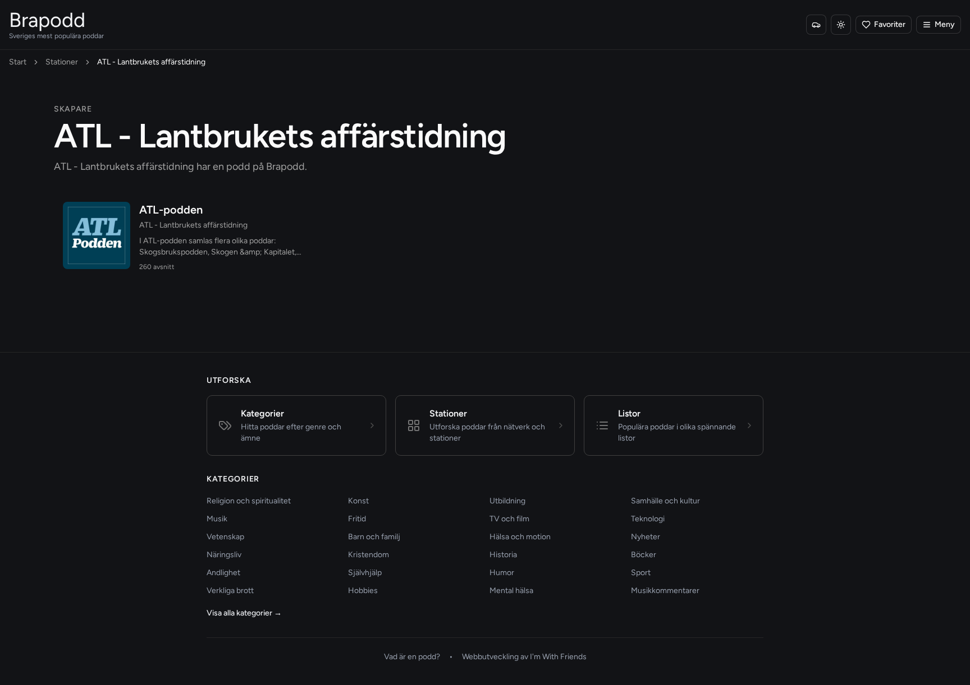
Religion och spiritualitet (249, 501)
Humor (501, 572)
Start (17, 62)
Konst (358, 501)
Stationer (61, 62)
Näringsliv (224, 554)
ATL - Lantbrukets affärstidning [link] (151, 62)
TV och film (509, 519)
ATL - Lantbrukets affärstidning (193, 225)
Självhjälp (365, 572)
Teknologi (648, 519)
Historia (503, 554)
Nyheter (645, 536)
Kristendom (368, 554)
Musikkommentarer (665, 590)
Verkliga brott (230, 590)
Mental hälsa (511, 590)
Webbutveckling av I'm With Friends (524, 656)
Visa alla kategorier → (244, 613)
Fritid (357, 519)
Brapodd (47, 20)
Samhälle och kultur (665, 501)
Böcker (643, 554)
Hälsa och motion (520, 536)
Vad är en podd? (412, 656)
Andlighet (223, 572)
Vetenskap (225, 536)
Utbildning (507, 501)
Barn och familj (374, 536)
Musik (217, 519)
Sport (641, 572)
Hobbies (363, 590)
